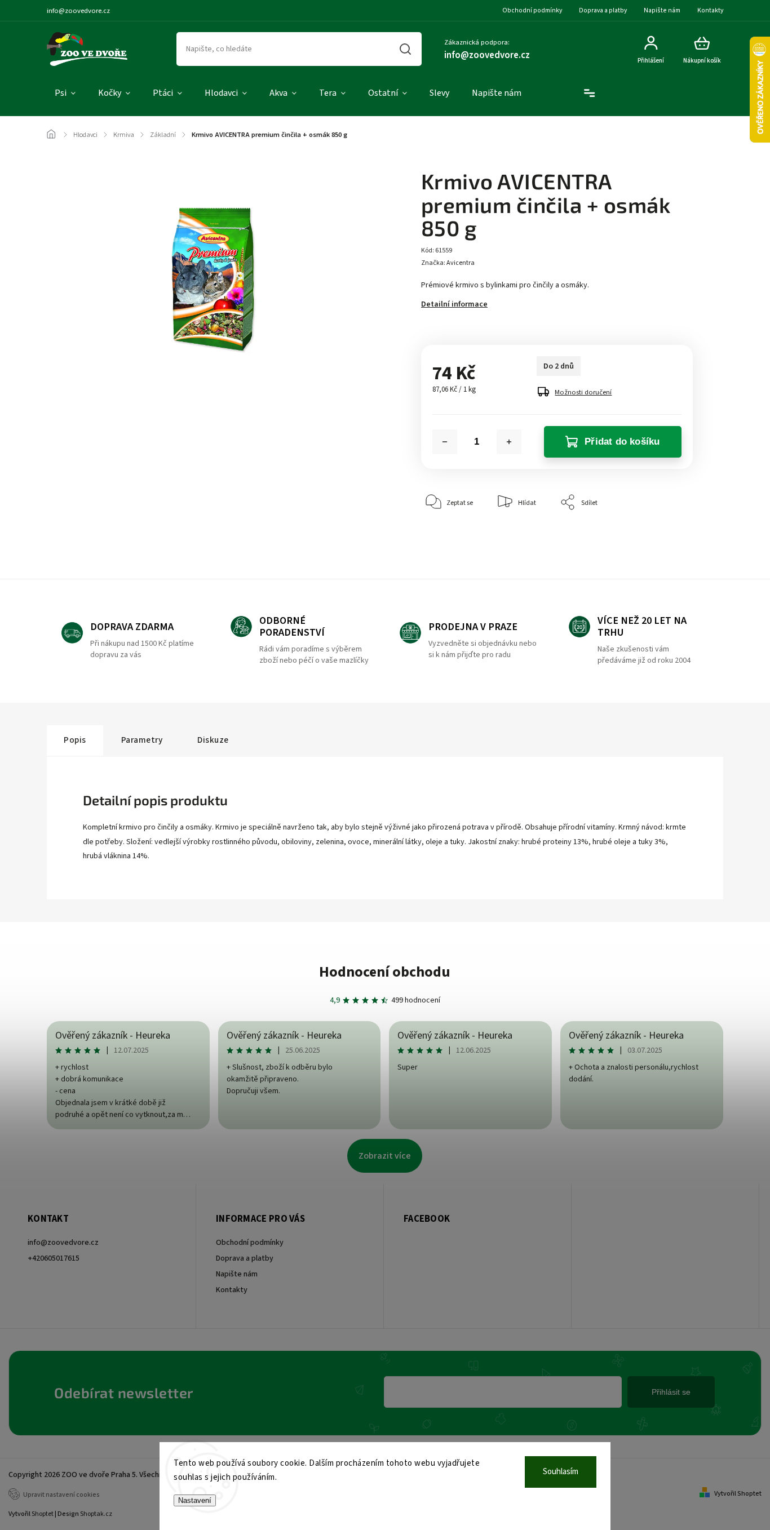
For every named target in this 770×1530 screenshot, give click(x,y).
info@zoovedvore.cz (63, 1242)
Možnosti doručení (583, 392)
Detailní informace (454, 304)
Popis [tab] (75, 740)
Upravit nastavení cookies (61, 1495)
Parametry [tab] (142, 740)
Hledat (404, 49)
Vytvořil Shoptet (738, 1493)
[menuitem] (65, 93)
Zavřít (658, 537)
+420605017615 (53, 1258)
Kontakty (710, 10)
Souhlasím (560, 1472)
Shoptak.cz (96, 1514)
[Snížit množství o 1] (444, 441)
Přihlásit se (671, 1391)
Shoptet (43, 1514)
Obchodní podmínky (532, 10)
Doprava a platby (603, 10)
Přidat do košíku (622, 441)
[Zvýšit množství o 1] (509, 441)
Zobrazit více (385, 1156)
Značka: (448, 263)
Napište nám (662, 10)
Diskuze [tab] (213, 740)
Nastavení (194, 1500)
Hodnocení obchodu (384, 971)
